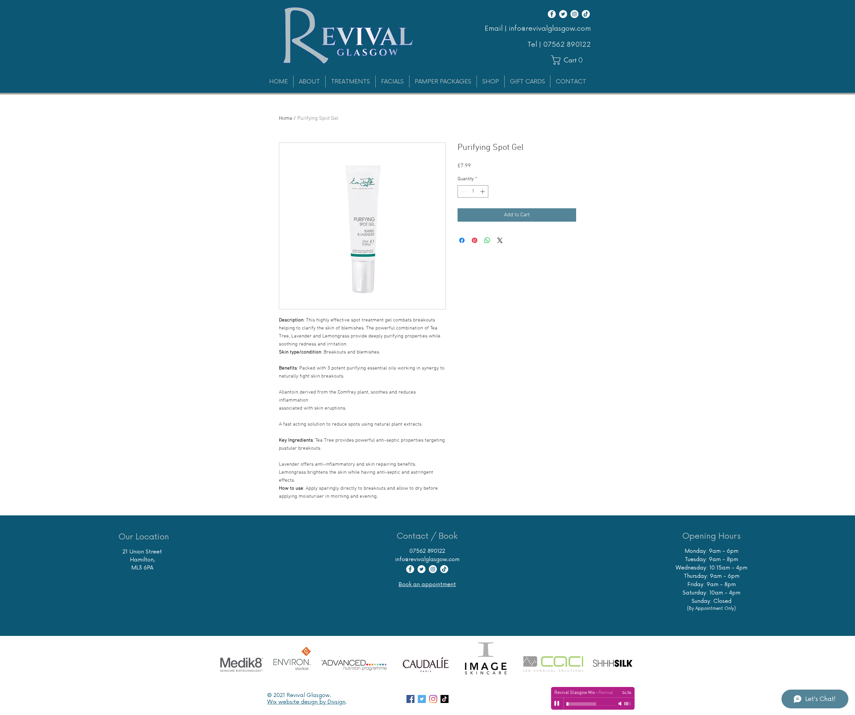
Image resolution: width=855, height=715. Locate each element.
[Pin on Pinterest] (475, 240)
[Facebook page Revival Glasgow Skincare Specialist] (410, 699)
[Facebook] (552, 14)
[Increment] (483, 191)
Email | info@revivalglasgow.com (538, 29)
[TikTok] (586, 14)
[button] (570, 60)
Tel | (535, 45)
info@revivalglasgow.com (427, 559)
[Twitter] (563, 14)
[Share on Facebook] (462, 240)
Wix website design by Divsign (306, 702)
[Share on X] (500, 240)
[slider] (628, 703)
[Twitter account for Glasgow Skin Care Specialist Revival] (422, 699)
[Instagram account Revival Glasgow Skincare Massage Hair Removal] (433, 699)
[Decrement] (463, 191)
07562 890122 (567, 45)
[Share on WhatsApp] (487, 240)
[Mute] (620, 703)
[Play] (557, 703)
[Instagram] (574, 14)
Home (285, 118)
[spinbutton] (473, 191)
